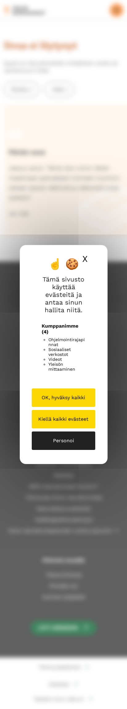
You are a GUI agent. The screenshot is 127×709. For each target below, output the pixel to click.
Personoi (63, 440)
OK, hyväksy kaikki (63, 397)
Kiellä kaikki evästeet (63, 419)
